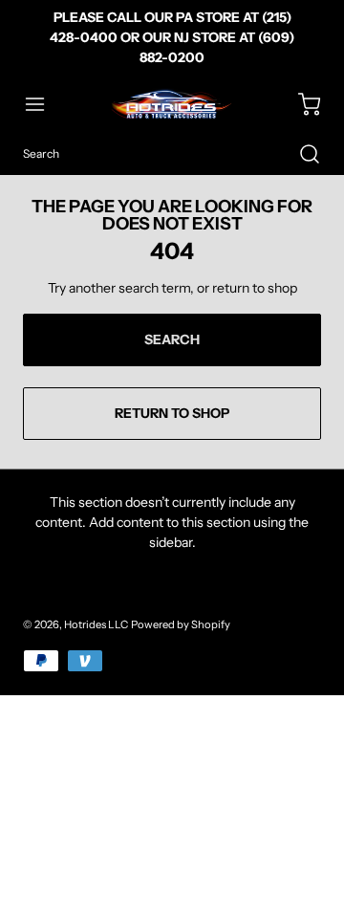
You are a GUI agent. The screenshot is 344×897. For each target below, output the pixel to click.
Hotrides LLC (96, 624)
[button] (44, 104)
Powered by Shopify (180, 624)
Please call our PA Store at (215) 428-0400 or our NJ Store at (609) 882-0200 (172, 37)
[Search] (300, 154)
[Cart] (300, 104)
